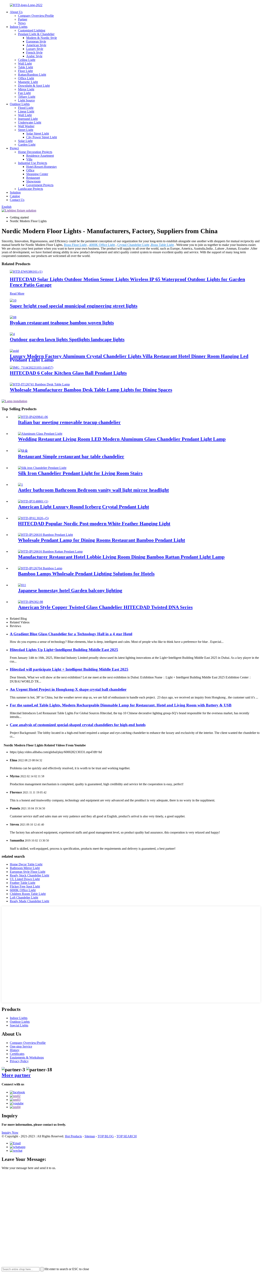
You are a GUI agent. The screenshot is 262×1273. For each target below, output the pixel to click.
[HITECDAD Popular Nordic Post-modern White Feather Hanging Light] (33, 518)
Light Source (26, 100)
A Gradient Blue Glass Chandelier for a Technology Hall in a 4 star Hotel (71, 634)
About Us (16, 12)
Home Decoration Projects (35, 152)
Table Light (25, 67)
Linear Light (26, 111)
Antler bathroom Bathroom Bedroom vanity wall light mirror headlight (93, 490)
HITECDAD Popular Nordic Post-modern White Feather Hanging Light (94, 523)
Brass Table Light (162, 245)
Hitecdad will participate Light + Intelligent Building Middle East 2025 (69, 669)
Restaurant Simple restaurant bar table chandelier (71, 456)
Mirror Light (26, 89)
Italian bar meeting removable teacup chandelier (69, 422)
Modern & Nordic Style (41, 37)
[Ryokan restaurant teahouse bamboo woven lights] (13, 317)
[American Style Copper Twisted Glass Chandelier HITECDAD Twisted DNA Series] (30, 602)
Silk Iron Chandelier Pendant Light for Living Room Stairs (80, 473)
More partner (16, 1075)
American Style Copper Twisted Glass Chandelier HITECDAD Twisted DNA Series (105, 607)
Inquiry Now (10, 1132)
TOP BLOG (106, 1136)
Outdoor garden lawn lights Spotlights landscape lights (67, 339)
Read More (17, 293)
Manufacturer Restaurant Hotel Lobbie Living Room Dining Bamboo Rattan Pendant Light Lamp (121, 557)
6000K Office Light (23, 890)
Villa (29, 159)
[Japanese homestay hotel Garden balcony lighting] (22, 585)
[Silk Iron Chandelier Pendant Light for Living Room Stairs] (42, 468)
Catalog (15, 196)
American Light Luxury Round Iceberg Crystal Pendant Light (83, 506)
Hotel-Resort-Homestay (41, 166)
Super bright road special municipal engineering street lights (73, 306)
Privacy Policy (19, 1061)
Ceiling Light (26, 60)
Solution (15, 192)
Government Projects (39, 185)
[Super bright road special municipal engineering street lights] (13, 300)
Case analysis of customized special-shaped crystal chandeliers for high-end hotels (78, 725)
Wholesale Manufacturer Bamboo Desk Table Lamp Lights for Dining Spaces (91, 389)
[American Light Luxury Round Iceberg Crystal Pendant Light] (33, 501)
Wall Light (25, 63)
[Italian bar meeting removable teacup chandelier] (33, 417)
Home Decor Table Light (26, 864)
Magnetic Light (28, 82)
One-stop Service (21, 1046)
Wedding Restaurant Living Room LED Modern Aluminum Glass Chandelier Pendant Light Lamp (122, 439)
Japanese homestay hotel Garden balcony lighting (70, 590)
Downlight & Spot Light (34, 85)
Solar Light (25, 141)
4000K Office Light (102, 245)
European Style (36, 41)
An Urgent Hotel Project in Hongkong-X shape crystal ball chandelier (68, 689)
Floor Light (25, 71)
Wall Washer (26, 126)
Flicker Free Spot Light (25, 886)
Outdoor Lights (20, 104)
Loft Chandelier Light (24, 897)
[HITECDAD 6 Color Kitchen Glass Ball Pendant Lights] (31, 367)
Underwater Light (29, 122)
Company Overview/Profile (36, 15)
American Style (36, 45)
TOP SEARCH (126, 1136)
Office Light (26, 78)
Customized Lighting (31, 30)
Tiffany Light (26, 96)
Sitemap (90, 1136)
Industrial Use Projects (32, 163)
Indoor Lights (18, 26)
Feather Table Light (22, 882)
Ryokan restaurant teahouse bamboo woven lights (62, 322)
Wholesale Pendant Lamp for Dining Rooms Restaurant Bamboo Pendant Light (101, 540)
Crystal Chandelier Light (133, 245)
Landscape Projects (30, 188)
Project (14, 148)
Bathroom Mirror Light (25, 868)
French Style (34, 52)
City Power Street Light (41, 137)
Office (30, 170)
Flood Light (25, 107)
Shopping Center (37, 174)
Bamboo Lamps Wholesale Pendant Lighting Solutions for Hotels (86, 573)
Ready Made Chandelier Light (29, 901)
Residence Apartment (40, 155)
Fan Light (24, 93)
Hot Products (73, 1136)
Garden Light (26, 144)
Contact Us (17, 200)
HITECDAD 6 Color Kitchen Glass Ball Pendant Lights (68, 373)
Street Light (25, 130)
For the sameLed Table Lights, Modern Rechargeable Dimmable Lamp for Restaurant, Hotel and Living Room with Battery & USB (121, 705)
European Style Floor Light (27, 871)
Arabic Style (34, 56)
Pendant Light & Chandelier (36, 34)
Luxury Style (34, 49)
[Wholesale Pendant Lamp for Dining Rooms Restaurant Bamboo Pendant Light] (45, 534)
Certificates (17, 1054)
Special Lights (19, 1025)
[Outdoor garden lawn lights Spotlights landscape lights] (12, 334)
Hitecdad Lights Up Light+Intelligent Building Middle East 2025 (64, 650)
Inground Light (28, 119)
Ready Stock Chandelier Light (29, 875)
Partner (22, 19)
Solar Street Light (37, 133)
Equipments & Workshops (27, 1057)
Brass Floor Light (75, 245)
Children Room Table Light (28, 894)
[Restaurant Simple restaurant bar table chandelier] (23, 450)
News (22, 23)
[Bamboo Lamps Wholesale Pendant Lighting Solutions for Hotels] (40, 568)
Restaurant (33, 177)
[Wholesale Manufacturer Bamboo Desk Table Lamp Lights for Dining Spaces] (40, 384)
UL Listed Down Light (25, 879)
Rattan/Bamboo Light (32, 74)
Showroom (33, 181)
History (14, 1050)
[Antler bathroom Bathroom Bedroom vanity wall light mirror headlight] (20, 484)
